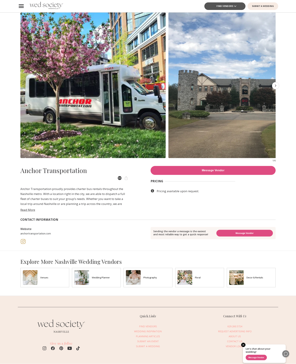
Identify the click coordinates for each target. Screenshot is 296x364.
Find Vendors (225, 6)
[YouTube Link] (69, 348)
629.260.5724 (234, 326)
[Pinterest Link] (61, 348)
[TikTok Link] (78, 348)
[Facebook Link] (53, 348)
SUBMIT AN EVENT (148, 341)
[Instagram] (23, 243)
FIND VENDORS (148, 326)
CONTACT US (234, 341)
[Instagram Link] (44, 348)
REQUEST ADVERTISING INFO (235, 331)
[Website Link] (61, 334)
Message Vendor (213, 170)
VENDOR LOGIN (235, 346)
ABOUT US (235, 336)
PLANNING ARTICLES (148, 336)
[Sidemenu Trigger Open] (21, 6)
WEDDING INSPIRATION (148, 331)
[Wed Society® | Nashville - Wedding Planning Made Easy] (47, 6)
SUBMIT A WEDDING (263, 6)
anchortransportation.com (35, 233)
